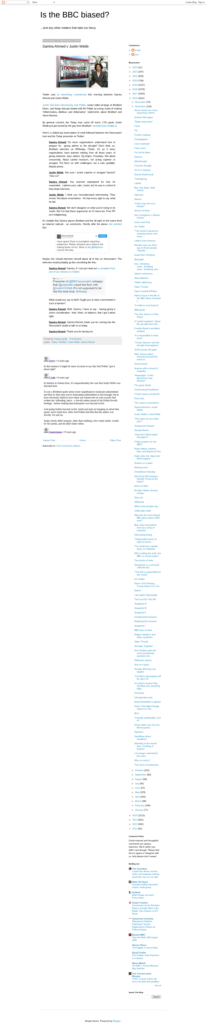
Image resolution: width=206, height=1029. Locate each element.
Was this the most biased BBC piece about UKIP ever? (147, 518)
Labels (137, 183)
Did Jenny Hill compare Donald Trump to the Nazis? (146, 479)
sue (137, 54)
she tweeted (115, 224)
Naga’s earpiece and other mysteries (144, 635)
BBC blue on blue (143, 630)
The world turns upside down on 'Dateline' (146, 547)
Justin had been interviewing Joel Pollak (64, 105)
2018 (135, 89)
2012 (135, 828)
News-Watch (139, 963)
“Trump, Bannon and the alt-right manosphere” (146, 344)
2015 (135, 815)
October (139, 770)
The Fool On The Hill (145, 599)
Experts (138, 156)
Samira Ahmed (87, 342)
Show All (157, 985)
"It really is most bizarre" (146, 305)
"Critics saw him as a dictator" (144, 205)
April (137, 796)
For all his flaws (142, 152)
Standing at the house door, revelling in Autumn (145, 746)
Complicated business (145, 617)
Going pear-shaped (144, 426)
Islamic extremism (143, 273)
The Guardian (139, 868)
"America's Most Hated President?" (146, 436)
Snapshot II (140, 612)
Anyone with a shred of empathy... (146, 369)
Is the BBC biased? (74, 14)
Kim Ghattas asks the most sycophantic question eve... (145, 653)
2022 (135, 71)
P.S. (136, 130)
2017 (135, 93)
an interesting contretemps (72, 94)
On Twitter (139, 226)
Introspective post (143, 697)
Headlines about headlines (142, 737)
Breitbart (63, 342)
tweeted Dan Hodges (104, 125)
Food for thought (142, 165)
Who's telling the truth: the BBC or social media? (147, 554)
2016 (135, 98)
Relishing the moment (145, 621)
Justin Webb (74, 342)
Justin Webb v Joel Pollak (147, 414)
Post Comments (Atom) (68, 445)
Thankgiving (140, 179)
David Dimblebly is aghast (147, 701)
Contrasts (139, 693)
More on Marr (141, 486)
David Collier (139, 952)
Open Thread (141, 286)
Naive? (137, 590)
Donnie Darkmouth (144, 174)
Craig (137, 50)
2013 (135, 824)
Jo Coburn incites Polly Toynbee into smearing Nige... (147, 686)
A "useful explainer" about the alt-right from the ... (147, 322)
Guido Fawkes (140, 902)
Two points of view (143, 560)
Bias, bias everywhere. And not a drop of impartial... (145, 528)
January (139, 810)
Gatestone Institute (142, 918)
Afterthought (140, 161)
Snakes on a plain (143, 463)
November (140, 106)
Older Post (115, 440)
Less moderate (142, 143)
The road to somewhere (146, 402)
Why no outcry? (142, 760)
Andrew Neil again (143, 117)
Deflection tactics (143, 660)
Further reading (142, 135)
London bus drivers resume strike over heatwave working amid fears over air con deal (145, 874)
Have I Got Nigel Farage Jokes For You (146, 707)
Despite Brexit (141, 430)
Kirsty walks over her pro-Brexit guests (147, 726)
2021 (135, 76)
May (137, 792)
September (141, 774)
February (140, 805)
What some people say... (146, 506)
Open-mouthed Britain (145, 291)
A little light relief (142, 510)
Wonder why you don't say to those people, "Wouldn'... (145, 248)
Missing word (141, 467)
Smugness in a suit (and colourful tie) (146, 566)
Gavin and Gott (142, 222)
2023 (135, 67)
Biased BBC (138, 934)
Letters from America (145, 240)
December (140, 102)
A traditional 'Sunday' (145, 471)
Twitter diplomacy (143, 282)
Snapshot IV (140, 603)
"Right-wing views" (143, 121)
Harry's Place (139, 945)
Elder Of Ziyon (140, 882)
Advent (137, 199)
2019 (135, 85)
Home (83, 440)
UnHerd (136, 892)
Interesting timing (143, 534)
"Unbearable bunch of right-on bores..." (145, 540)
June (138, 788)
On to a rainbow (142, 170)
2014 (135, 819)
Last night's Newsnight (145, 595)
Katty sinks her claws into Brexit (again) (147, 457)
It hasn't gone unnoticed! (146, 394)
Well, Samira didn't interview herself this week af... (146, 357)
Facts (137, 126)
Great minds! (141, 363)
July (137, 783)
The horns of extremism (146, 764)
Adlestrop (139, 502)
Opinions (138, 194)
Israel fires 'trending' (144, 255)
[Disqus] (82, 395)
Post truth (139, 398)
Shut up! (138, 497)
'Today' (54, 342)
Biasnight (139, 259)
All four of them (142, 210)
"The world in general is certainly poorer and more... (146, 234)
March (138, 801)
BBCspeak (139, 310)
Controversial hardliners (146, 389)
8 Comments (76, 339)
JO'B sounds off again (145, 349)
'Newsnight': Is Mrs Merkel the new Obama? (144, 378)
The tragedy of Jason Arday (145, 948)
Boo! (136, 713)
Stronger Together (143, 646)
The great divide (142, 385)
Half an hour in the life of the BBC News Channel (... (147, 298)
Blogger (117, 1021)
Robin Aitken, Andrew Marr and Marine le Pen (147, 450)
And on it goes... (142, 664)
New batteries (141, 278)
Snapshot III (140, 608)
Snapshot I (139, 625)
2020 (135, 80)
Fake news (139, 148)
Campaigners (141, 139)
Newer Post (49, 440)
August (139, 779)
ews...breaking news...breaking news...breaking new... (146, 266)
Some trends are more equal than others (145, 111)
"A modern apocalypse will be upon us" (147, 677)
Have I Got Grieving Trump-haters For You (146, 584)
